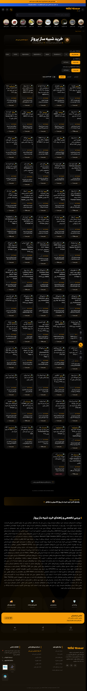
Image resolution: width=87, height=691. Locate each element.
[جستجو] (17, 15)
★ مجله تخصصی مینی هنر (34, 651)
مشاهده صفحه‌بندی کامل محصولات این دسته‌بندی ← (43, 490)
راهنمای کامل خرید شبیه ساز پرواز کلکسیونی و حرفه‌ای (62, 502)
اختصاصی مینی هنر (36, 654)
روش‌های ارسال (58, 657)
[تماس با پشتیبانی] (11, 9)
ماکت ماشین (38, 657)
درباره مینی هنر (58, 651)
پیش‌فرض (62, 77)
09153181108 (8, 658)
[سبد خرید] (3, 9)
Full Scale (6, 54)
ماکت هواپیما (38, 660)
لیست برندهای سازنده (57, 670)
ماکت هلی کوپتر (37, 667)
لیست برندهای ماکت (57, 667)
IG (75, 665)
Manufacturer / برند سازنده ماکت (71, 67)
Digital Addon (25, 54)
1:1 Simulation (57, 54)
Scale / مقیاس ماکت (74, 51)
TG (71, 665)
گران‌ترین (69, 77)
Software (66, 62)
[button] (42, 618)
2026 (57, 687)
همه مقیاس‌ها (75, 54)
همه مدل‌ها (75, 62)
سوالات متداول (58, 664)
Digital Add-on (37, 54)
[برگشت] (82, 9)
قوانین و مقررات (58, 660)
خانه (83, 31)
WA (67, 665)
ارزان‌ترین (76, 77)
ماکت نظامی (38, 664)
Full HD (15, 54)
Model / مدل (76, 59)
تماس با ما (60, 654)
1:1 (66, 54)
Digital (47, 54)
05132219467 (8, 661)
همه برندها (75, 70)
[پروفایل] (7, 9)
